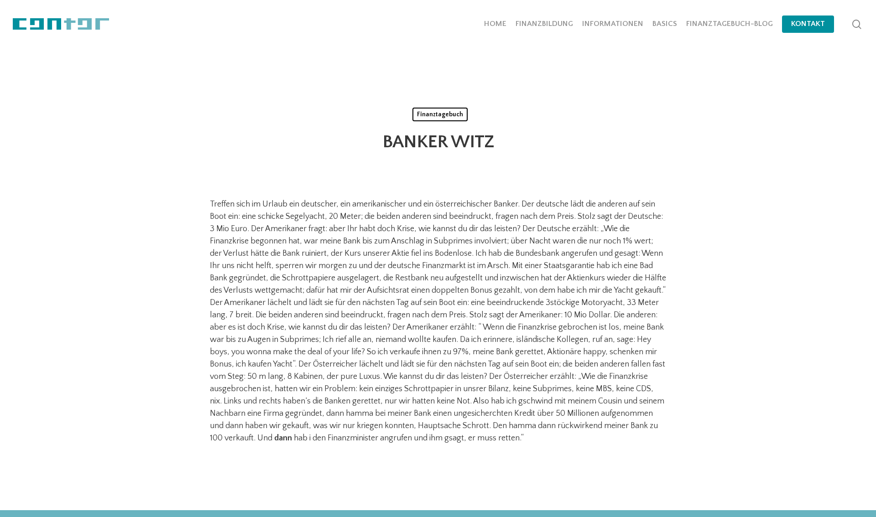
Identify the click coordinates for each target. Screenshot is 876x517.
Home (495, 24)
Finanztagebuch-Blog (729, 24)
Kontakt (808, 24)
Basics (664, 24)
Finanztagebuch (440, 114)
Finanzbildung (544, 24)
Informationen (612, 24)
